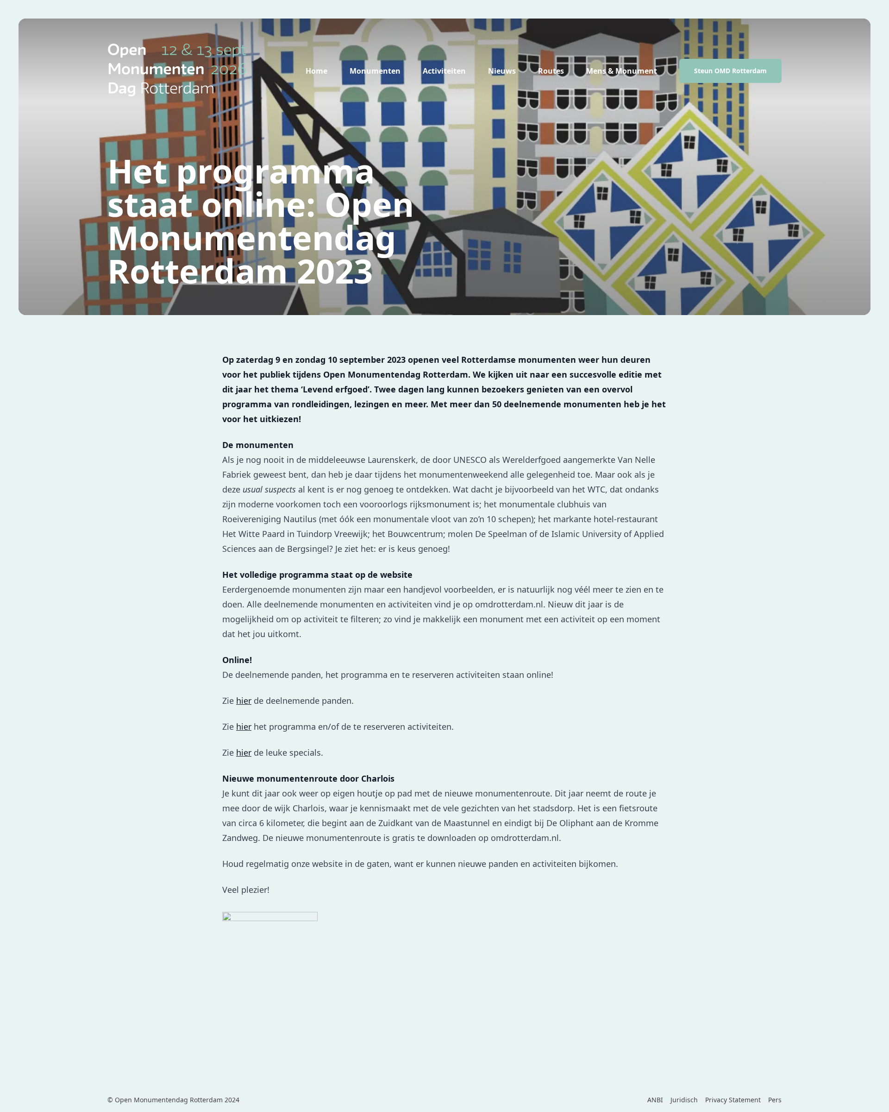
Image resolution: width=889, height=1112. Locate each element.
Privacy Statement (733, 1099)
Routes (551, 71)
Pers (775, 1099)
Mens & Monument (621, 71)
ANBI (655, 1099)
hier (243, 700)
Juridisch (684, 1099)
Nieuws (502, 71)
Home (316, 71)
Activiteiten (444, 71)
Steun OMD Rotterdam (730, 70)
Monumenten (375, 71)
